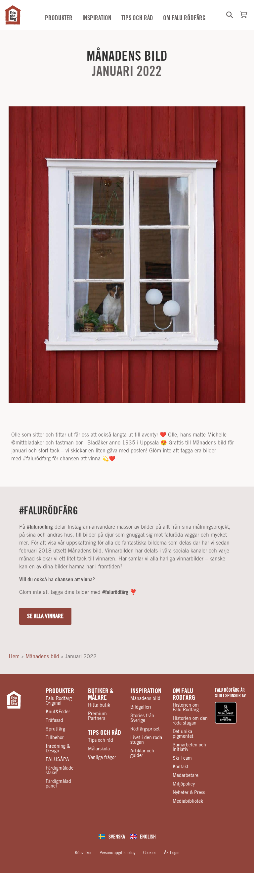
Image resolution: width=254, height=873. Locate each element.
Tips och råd (104, 732)
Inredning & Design (58, 748)
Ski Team (182, 758)
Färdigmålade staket (59, 770)
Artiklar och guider (142, 753)
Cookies (149, 853)
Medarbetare (185, 775)
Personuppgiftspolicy (117, 853)
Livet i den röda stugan (146, 740)
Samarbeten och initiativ (189, 747)
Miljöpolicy (184, 784)
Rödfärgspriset (145, 729)
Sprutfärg (55, 729)
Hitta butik (99, 705)
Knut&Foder (58, 712)
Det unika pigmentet (183, 734)
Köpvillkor (83, 853)
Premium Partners (97, 716)
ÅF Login (172, 853)
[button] (229, 15)
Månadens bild (127, 56)
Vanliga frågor (102, 757)
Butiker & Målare (100, 694)
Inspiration (145, 691)
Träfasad (54, 720)
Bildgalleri (140, 707)
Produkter (60, 691)
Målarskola (99, 749)
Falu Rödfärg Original (59, 701)
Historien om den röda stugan (190, 721)
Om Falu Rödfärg (184, 694)
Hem (14, 656)
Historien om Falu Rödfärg (186, 707)
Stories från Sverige (142, 718)
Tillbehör (55, 737)
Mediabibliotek (188, 801)
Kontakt (181, 767)
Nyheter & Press (189, 792)
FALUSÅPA (57, 759)
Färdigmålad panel (58, 783)
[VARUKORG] (243, 15)
